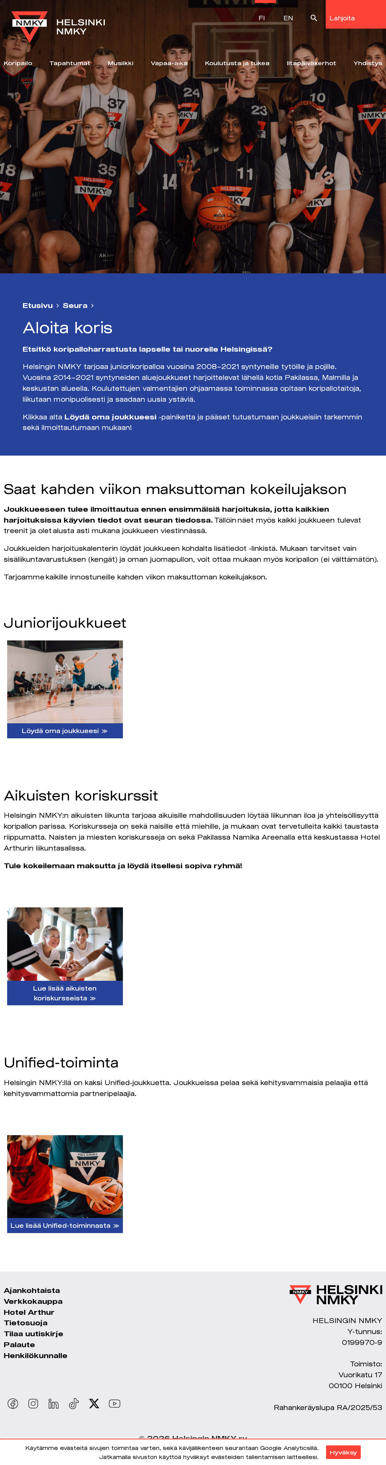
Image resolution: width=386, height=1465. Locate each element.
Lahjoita (342, 17)
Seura (75, 305)
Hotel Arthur (29, 1312)
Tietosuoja (25, 1323)
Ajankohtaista (32, 1290)
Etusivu (38, 305)
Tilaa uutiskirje (33, 1333)
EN (288, 17)
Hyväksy (343, 1452)
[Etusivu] (58, 21)
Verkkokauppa (33, 1301)
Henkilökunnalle (35, 1355)
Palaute (19, 1344)
